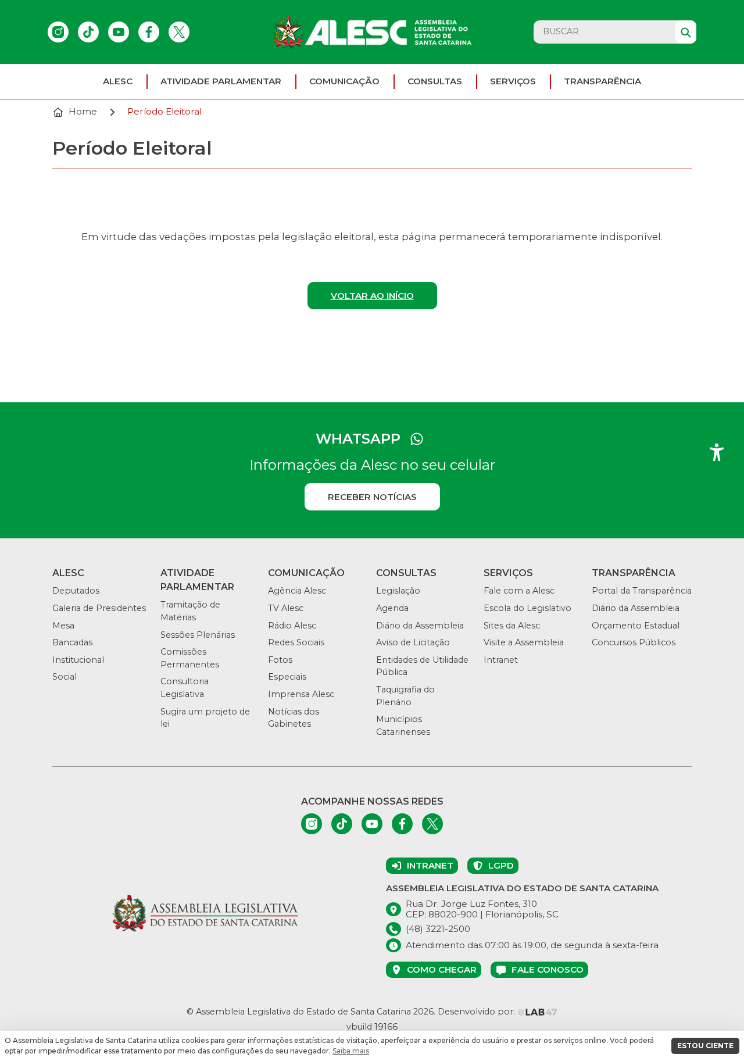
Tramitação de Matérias (190, 611)
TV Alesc (285, 608)
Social (64, 676)
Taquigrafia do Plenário (405, 696)
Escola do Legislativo (527, 608)
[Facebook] (148, 32)
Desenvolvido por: (477, 1011)
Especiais (287, 676)
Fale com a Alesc (519, 590)
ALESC (118, 81)
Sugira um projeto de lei (205, 718)
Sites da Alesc (512, 625)
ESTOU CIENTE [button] (705, 1045)
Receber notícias (372, 496)
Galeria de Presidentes (99, 608)
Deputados (75, 590)
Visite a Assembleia (524, 642)
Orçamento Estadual (635, 625)
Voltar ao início (372, 295)
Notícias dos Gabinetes (293, 718)
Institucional (78, 660)
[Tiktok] (88, 32)
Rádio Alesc (292, 625)
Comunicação (344, 81)
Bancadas (72, 642)
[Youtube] (118, 32)
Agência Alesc (297, 590)
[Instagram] (58, 32)
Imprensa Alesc (301, 694)
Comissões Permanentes (189, 658)
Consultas (434, 81)
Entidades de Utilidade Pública (422, 666)
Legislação (398, 590)
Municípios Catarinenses (403, 725)
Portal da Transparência (642, 590)
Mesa (63, 625)
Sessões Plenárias (197, 635)
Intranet (501, 660)
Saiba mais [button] (350, 1050)
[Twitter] (179, 32)
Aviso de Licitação (413, 642)
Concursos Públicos (633, 642)
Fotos (280, 660)
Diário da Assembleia (420, 625)
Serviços (513, 81)
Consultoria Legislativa (184, 687)
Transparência (602, 81)
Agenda (392, 608)
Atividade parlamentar (220, 81)
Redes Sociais (296, 642)
